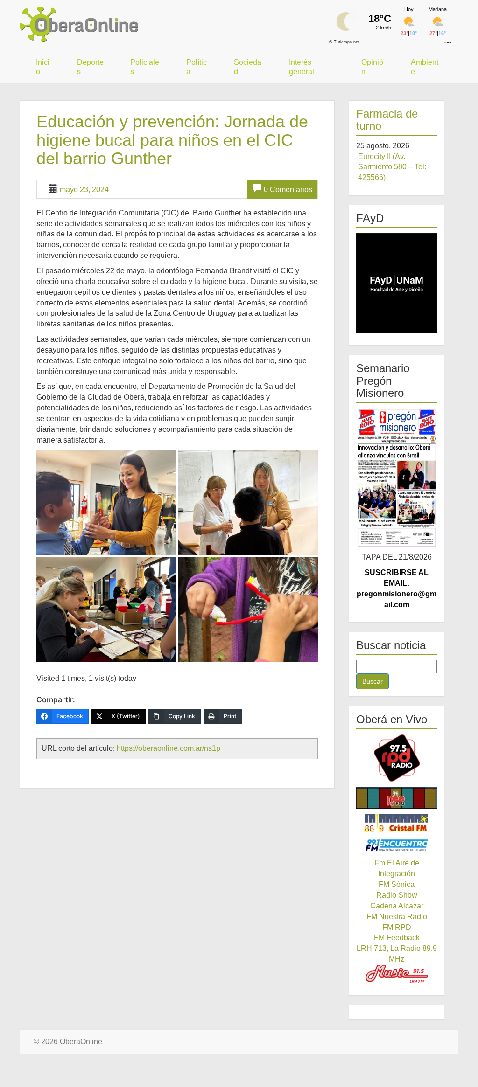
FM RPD (396, 927)
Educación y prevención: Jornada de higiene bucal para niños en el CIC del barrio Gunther (172, 140)
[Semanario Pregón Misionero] (396, 477)
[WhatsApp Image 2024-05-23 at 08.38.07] (248, 502)
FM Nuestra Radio (396, 917)
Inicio (42, 67)
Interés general (301, 67)
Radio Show (396, 895)
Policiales (144, 67)
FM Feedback (397, 938)
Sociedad (247, 67)
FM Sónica (397, 884)
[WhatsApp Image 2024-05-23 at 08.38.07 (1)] (106, 502)
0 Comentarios (288, 190)
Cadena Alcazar (396, 906)
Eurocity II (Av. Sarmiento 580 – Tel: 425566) (392, 167)
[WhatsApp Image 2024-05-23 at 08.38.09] (248, 609)
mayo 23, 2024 (84, 190)
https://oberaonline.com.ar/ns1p (168, 748)
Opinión (372, 67)
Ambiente (424, 67)
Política (196, 67)
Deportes (90, 67)
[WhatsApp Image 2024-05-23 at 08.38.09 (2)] (106, 609)
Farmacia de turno (387, 119)
